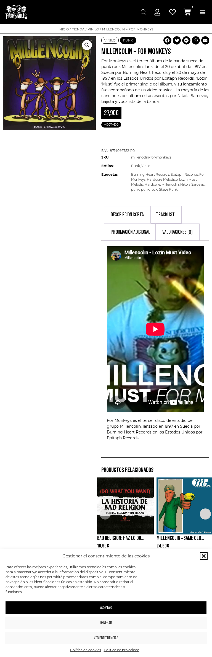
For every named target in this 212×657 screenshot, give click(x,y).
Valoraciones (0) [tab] (177, 232)
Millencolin (132, 66)
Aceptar (106, 608)
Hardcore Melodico (162, 179)
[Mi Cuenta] (157, 12)
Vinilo (93, 29)
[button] (203, 556)
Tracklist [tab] (165, 214)
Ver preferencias (106, 638)
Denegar (106, 623)
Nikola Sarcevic (192, 184)
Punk (128, 40)
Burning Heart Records (150, 174)
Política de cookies (85, 650)
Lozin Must (188, 179)
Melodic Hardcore (145, 184)
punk (135, 189)
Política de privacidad (121, 650)
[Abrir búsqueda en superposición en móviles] (143, 12)
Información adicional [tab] (130, 232)
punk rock (149, 189)
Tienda (78, 29)
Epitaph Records (178, 78)
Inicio (64, 29)
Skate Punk (168, 189)
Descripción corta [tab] (127, 214)
